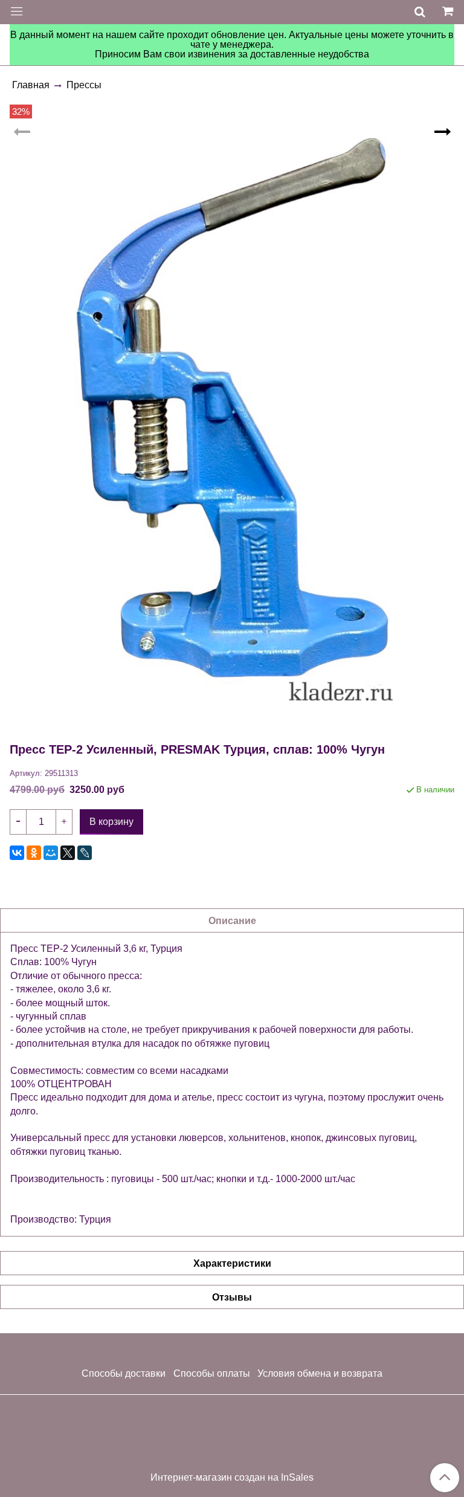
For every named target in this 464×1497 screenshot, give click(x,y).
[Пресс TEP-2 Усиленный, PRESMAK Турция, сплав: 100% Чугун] (232, 422)
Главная (31, 85)
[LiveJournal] (84, 852)
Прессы (84, 85)
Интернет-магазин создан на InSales (232, 1477)
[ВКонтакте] (17, 852)
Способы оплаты (211, 1373)
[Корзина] (449, 12)
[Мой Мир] (51, 852)
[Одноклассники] (34, 852)
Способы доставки (124, 1373)
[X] (67, 852)
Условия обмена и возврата (319, 1373)
